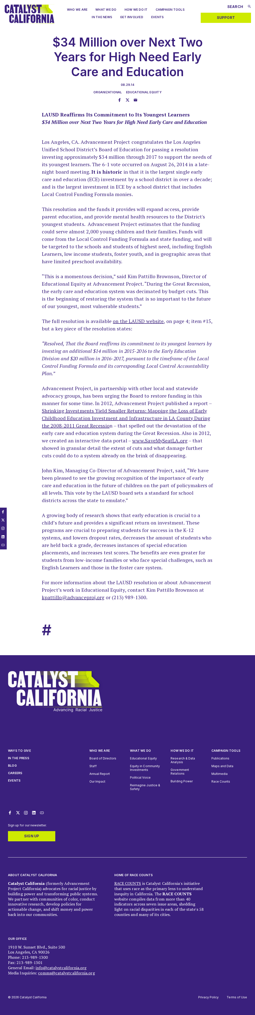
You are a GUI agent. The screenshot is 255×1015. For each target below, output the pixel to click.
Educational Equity (144, 92)
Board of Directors (103, 758)
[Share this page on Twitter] (127, 100)
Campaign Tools (170, 9)
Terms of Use (237, 997)
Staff (93, 766)
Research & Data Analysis (183, 760)
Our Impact (97, 781)
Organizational (107, 92)
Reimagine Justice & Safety (145, 787)
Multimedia (219, 774)
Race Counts (220, 781)
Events (157, 17)
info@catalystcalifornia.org (61, 967)
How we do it (182, 750)
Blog (12, 765)
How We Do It (136, 9)
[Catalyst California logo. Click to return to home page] (29, 22)
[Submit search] (249, 6)
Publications (220, 758)
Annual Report (99, 774)
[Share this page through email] (135, 100)
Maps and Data (222, 766)
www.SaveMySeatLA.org (160, 440)
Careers (15, 773)
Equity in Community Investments (145, 768)
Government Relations (180, 771)
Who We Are (99, 750)
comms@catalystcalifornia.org (66, 973)
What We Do (105, 9)
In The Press (18, 758)
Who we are (77, 9)
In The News (102, 17)
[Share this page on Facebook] (120, 100)
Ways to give (19, 750)
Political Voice (140, 777)
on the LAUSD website (138, 321)
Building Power (182, 781)
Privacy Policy (208, 997)
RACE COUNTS (127, 883)
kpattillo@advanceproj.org (73, 597)
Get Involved (131, 17)
